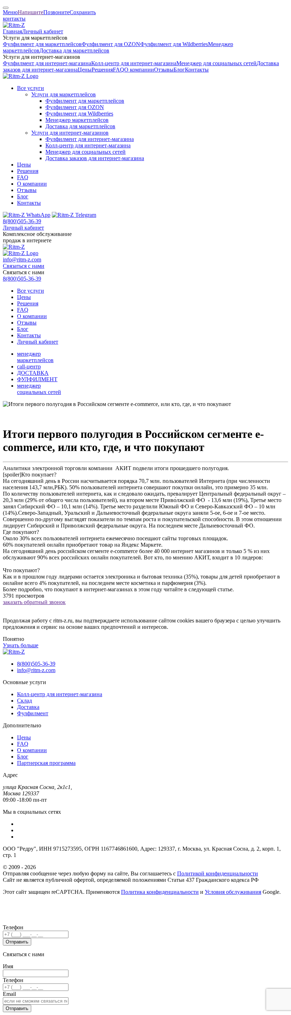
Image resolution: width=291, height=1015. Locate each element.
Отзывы (164, 70)
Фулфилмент (32, 713)
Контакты (197, 70)
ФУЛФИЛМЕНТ (37, 379)
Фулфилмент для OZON (111, 44)
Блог (179, 70)
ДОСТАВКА (33, 373)
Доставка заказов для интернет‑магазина (94, 158)
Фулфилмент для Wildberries (174, 44)
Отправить (17, 941)
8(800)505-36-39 (22, 221)
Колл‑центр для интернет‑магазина (133, 63)
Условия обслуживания (233, 892)
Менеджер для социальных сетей (216, 63)
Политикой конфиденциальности (217, 873)
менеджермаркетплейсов (35, 357)
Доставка (28, 707)
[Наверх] (6, 8)
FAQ (118, 70)
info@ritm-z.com (22, 259)
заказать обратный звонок (34, 602)
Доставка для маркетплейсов (74, 50)
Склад (24, 701)
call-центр (29, 366)
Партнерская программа (46, 763)
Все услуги (30, 88)
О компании (139, 70)
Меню (10, 12)
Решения (102, 70)
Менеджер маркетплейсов (77, 120)
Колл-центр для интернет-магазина (59, 694)
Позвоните (56, 12)
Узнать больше (20, 645)
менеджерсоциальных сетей (39, 389)
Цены (85, 70)
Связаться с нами (23, 266)
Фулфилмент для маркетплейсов (42, 44)
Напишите (30, 12)
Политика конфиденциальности (160, 892)
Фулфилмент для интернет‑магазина (47, 63)
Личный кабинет (42, 31)
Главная (12, 31)
